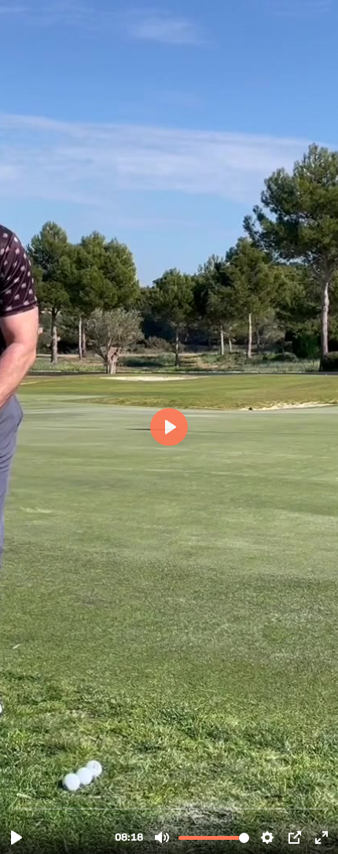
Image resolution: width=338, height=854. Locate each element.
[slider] (170, 808)
